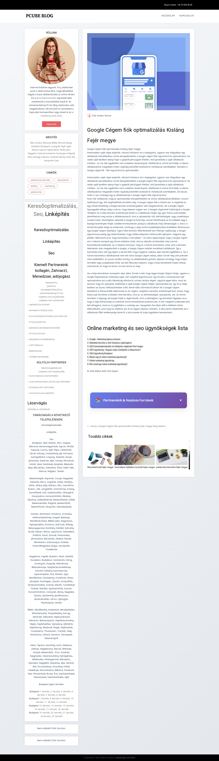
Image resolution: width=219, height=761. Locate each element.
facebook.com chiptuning (41, 387)
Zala (57, 160)
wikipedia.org (35, 351)
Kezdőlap (168, 15)
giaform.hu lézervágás (39, 409)
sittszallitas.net (37, 333)
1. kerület (44, 691)
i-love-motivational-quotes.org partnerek (49, 381)
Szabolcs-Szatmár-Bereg (53, 156)
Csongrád (56, 146)
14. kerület (56, 705)
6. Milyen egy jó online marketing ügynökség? (107, 357)
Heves (63, 149)
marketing (50, 186)
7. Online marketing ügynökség (100, 360)
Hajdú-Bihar (53, 149)
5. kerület (50, 694)
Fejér (63, 146)
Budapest (46, 146)
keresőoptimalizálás (46, 98)
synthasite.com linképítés (41, 393)
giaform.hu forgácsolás (41, 310)
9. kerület (65, 698)
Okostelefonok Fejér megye (100, 467)
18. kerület (63, 709)
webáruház (36, 192)
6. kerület (61, 694)
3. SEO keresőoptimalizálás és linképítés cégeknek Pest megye (115, 346)
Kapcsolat (187, 15)
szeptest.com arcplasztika (51, 296)
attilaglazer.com (37, 322)
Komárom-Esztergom (56, 153)
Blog (59, 87)
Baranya (47, 142)
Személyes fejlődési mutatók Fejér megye (135, 467)
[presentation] (185, 454)
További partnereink (39, 357)
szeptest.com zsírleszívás (51, 300)
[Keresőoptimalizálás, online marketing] (39, 19)
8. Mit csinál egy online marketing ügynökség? (107, 364)
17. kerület (51, 709)
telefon (34, 186)
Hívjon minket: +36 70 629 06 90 (178, 5)
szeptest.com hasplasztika (51, 371)
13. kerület (44, 705)
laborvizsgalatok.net (39, 304)
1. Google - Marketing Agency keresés (103, 339)
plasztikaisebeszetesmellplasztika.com (48, 316)
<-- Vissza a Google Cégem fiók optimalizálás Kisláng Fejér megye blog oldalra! (126, 426)
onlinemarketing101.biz (51, 293)
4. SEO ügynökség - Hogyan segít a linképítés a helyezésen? (114, 350)
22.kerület (46, 716)
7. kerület (44, 698)
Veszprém (49, 160)
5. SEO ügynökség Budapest (99, 353)
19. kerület (44, 712)
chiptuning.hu (36, 345)
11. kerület (49, 702)
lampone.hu (51, 282)
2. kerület (55, 691)
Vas (73, 156)
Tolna (69, 156)
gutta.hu (51, 286)
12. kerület (61, 702)
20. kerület (56, 712)
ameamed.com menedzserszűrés (44, 328)
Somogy (36, 156)
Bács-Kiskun (36, 142)
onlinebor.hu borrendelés (42, 339)
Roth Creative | (118, 758)
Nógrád (71, 153)
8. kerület (54, 698)
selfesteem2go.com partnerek (43, 376)
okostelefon (63, 180)
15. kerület (68, 705)
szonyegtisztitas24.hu (51, 289)
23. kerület (57, 716)
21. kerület (68, 712)
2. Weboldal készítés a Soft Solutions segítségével (109, 343)
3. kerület (65, 691)
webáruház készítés (40, 180)
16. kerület (39, 709)
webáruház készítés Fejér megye (172, 467)
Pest (30, 156)
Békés (55, 142)
